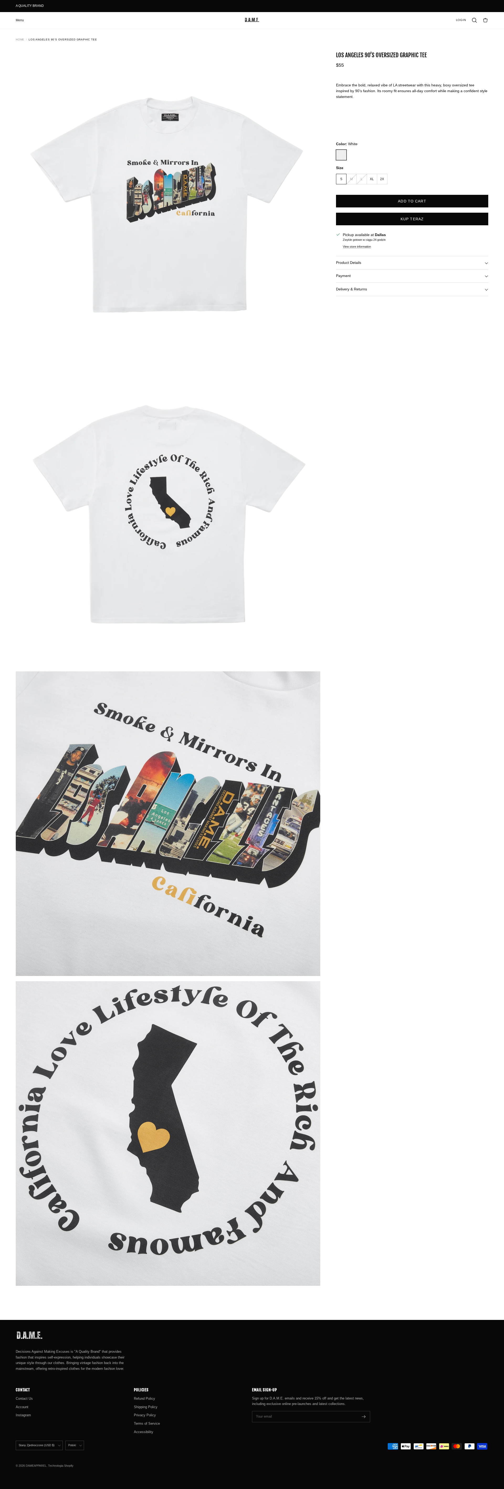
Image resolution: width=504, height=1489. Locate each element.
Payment (343, 276)
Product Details (348, 262)
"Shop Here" (54, 6)
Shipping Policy (146, 1407)
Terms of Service (147, 1423)
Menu (20, 20)
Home (20, 39)
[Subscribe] (364, 1416)
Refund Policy (144, 1399)
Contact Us (24, 1399)
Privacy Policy (145, 1415)
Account (22, 1407)
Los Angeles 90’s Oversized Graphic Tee (63, 39)
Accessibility (143, 1432)
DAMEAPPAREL (36, 1465)
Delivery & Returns (351, 289)
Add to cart (412, 201)
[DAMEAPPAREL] (252, 20)
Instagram (23, 1415)
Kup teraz (412, 219)
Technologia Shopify (61, 1465)
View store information (357, 246)
